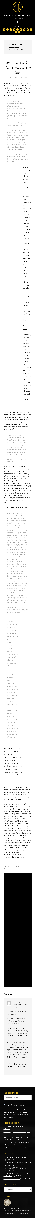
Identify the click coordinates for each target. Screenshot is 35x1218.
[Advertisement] (17, 930)
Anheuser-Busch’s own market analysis (16, 419)
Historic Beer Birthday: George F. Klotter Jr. (17, 1163)
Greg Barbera (17, 1002)
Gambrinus (7, 1132)
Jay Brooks (7, 1148)
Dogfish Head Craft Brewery (27, 326)
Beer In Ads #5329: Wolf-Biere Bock (15, 1168)
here (25, 1213)
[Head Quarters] (7, 1206)
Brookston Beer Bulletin (17, 15)
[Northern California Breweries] (14, 1105)
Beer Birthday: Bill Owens (22, 1148)
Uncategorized (17, 866)
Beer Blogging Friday (23, 83)
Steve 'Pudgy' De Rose (11, 1142)
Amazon (16, 1115)
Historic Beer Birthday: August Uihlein (15, 1157)
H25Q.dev (7, 1211)
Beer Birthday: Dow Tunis (12, 1179)
